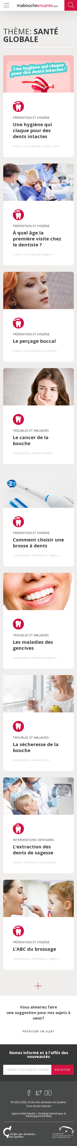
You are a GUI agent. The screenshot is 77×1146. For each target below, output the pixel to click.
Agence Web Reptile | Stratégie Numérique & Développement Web (38, 1114)
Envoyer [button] (62, 1070)
